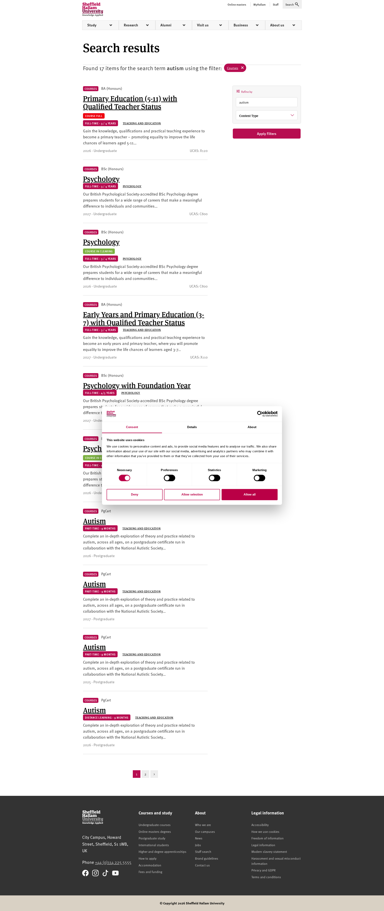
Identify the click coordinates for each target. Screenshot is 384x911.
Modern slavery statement (269, 851)
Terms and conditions (266, 877)
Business (241, 25)
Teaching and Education (142, 123)
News (198, 838)
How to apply (147, 858)
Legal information (263, 845)
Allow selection (192, 494)
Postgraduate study (152, 838)
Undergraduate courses (155, 824)
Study (91, 25)
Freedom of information (267, 838)
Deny (134, 494)
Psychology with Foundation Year (137, 385)
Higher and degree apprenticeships (162, 851)
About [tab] (252, 427)
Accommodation (150, 865)
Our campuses (205, 831)
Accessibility (260, 824)
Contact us (202, 865)
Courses (232, 68)
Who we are (203, 824)
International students (154, 845)
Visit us (203, 25)
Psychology (101, 179)
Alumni (165, 25)
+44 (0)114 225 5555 (113, 862)
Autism (94, 521)
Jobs (198, 845)
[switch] (169, 478)
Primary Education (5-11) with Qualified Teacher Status (130, 102)
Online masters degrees (155, 831)
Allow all (250, 494)
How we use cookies (265, 831)
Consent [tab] (132, 427)
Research (131, 25)
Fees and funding (150, 871)
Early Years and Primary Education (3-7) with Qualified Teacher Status (143, 318)
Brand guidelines (206, 858)
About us (277, 25)
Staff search (203, 851)
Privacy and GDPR (263, 870)
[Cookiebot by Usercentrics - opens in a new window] (260, 414)
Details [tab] (192, 427)
